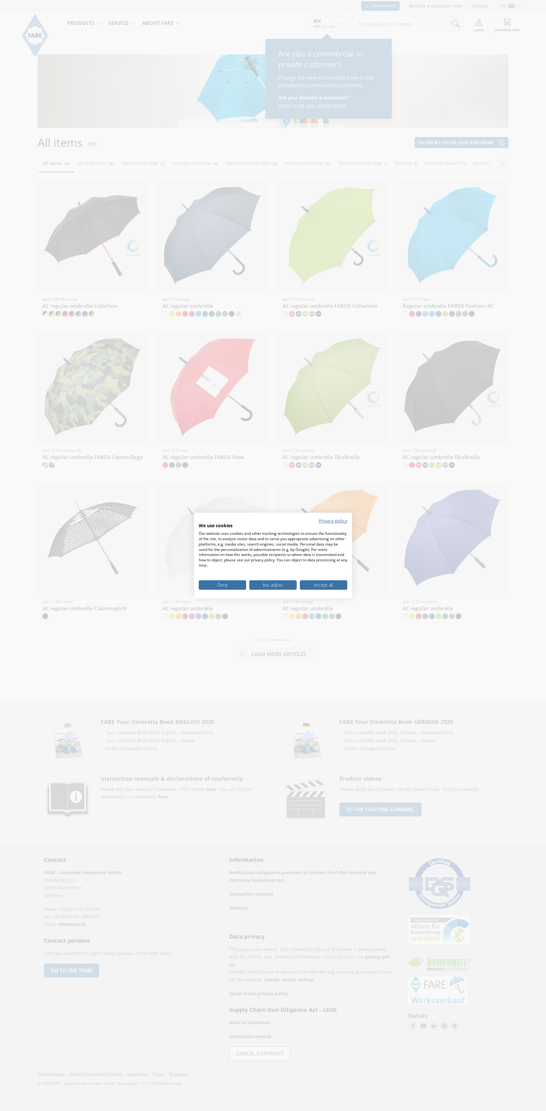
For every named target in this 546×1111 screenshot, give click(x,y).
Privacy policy (333, 521)
